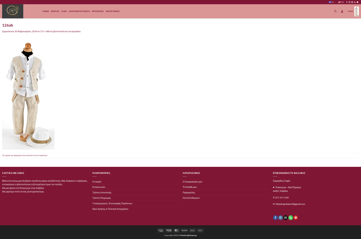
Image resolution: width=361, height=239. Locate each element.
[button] (342, 11)
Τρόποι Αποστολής (102, 192)
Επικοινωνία (98, 187)
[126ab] (28, 92)
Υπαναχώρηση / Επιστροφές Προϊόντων (112, 203)
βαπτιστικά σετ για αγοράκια (67, 31)
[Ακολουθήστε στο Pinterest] (357, 2)
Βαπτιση (55, 11)
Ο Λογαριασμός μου (192, 181)
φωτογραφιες (113, 11)
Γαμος (46, 11)
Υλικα (64, 11)
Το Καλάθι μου (190, 187)
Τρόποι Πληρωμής (101, 197)
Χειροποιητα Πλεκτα (79, 11)
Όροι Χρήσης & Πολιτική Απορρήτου (110, 209)
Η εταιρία (96, 181)
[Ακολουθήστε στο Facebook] (347, 2)
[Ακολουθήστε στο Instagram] (349, 2)
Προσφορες (98, 11)
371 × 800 (45, 31)
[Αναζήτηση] (335, 11)
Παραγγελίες (189, 192)
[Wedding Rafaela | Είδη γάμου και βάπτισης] (20, 11)
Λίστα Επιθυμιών (191, 197)
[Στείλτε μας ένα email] (352, 2)
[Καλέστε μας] (355, 2)
